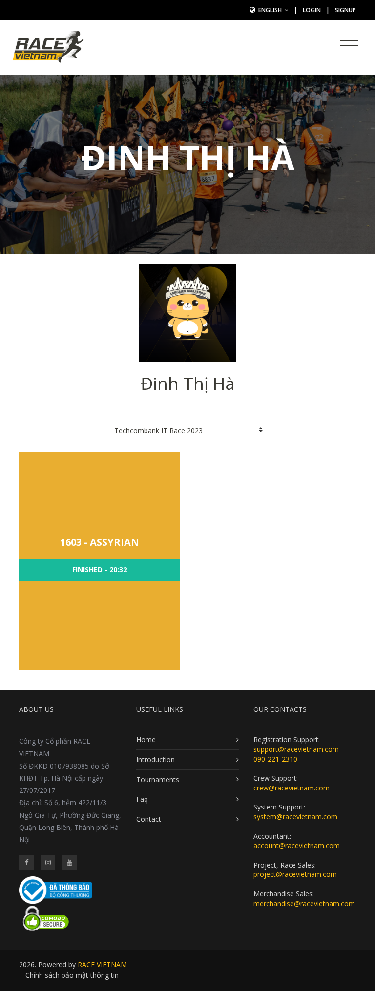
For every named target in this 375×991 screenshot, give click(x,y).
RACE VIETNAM (102, 964)
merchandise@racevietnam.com (304, 903)
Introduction (155, 759)
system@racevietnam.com (295, 816)
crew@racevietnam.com (291, 787)
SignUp (345, 10)
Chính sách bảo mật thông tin (72, 975)
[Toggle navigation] (349, 41)
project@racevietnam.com (295, 874)
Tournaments (157, 779)
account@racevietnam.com (296, 845)
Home (146, 739)
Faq (142, 799)
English (270, 10)
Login (312, 10)
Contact (148, 819)
